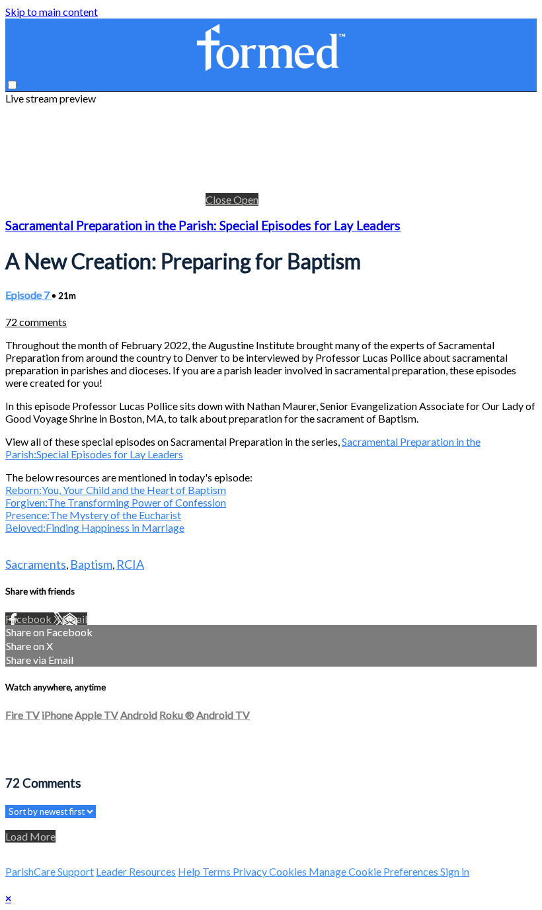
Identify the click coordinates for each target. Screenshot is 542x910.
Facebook (29, 618)
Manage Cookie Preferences (374, 871)
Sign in (454, 871)
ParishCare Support (49, 871)
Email (74, 618)
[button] (12, 85)
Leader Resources (136, 871)
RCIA (130, 564)
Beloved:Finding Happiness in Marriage (94, 527)
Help (190, 871)
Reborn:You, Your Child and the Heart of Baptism (115, 489)
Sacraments (35, 564)
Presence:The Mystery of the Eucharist (93, 515)
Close (219, 199)
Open (245, 199)
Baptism (91, 564)
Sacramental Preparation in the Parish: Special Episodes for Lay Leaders (203, 225)
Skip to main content (51, 11)
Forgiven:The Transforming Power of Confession (115, 502)
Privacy (251, 871)
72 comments (36, 321)
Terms (217, 871)
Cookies (289, 871)
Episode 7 (28, 294)
